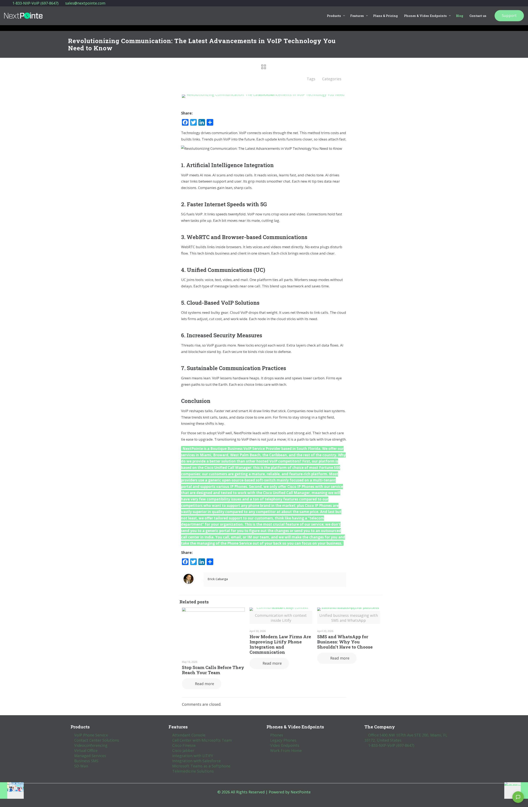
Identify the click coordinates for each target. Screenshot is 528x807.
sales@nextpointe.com (85, 3)
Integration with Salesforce (196, 760)
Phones (276, 735)
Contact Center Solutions (96, 740)
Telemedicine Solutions (193, 771)
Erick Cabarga (218, 579)
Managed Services (90, 755)
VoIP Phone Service (91, 735)
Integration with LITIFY (192, 755)
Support (509, 15)
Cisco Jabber (183, 750)
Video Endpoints (284, 745)
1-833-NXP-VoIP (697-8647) (35, 3)
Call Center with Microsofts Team (202, 740)
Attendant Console (188, 735)
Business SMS (86, 760)
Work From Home (286, 750)
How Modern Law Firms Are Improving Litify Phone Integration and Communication (280, 644)
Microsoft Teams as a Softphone (201, 765)
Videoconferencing (90, 745)
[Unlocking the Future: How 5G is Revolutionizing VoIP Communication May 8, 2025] (516, 790)
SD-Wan (81, 765)
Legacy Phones (283, 740)
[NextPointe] (23, 15)
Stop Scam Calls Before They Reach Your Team (213, 669)
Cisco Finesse (184, 745)
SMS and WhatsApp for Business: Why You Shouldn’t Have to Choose (345, 642)
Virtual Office (86, 750)
